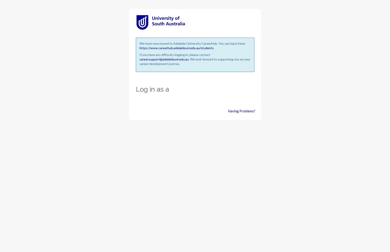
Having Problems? (241, 111)
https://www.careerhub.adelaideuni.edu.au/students (176, 48)
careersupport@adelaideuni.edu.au (164, 59)
